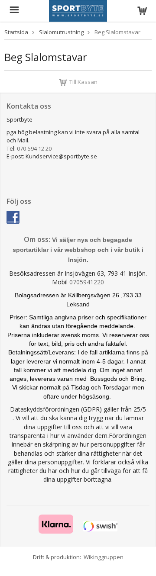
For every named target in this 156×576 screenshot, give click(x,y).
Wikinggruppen (104, 557)
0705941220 (86, 282)
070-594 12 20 (34, 148)
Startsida (16, 32)
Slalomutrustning (61, 32)
